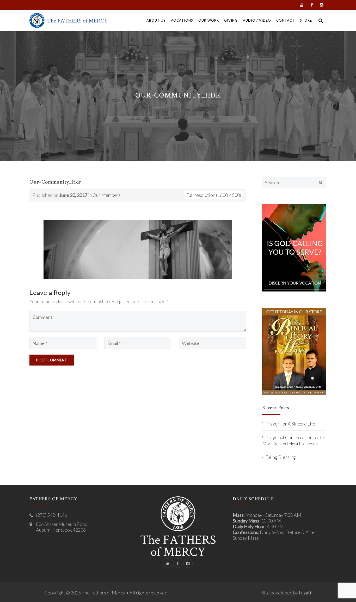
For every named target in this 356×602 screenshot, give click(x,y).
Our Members (107, 195)
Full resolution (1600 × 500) (213, 195)
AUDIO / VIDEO (257, 20)
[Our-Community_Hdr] (138, 249)
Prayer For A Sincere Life (290, 424)
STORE (306, 20)
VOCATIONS (182, 20)
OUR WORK (208, 20)
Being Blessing (281, 457)
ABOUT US (155, 20)
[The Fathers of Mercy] (68, 20)
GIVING (231, 20)
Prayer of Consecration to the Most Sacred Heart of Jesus (293, 440)
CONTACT (285, 20)
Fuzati (305, 592)
